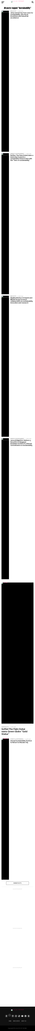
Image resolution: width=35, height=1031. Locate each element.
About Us (23, 1021)
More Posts (18, 883)
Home (10, 1021)
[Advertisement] (17, 907)
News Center (16, 1021)
